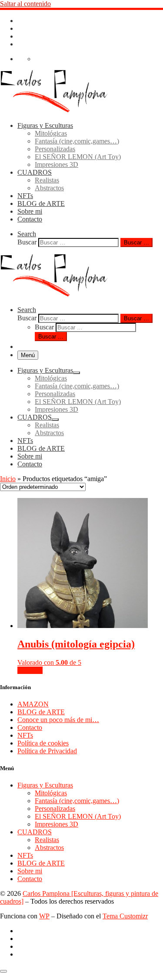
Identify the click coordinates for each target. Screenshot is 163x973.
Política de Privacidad (47, 751)
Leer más (30, 670)
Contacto (29, 727)
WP (44, 916)
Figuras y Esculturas (45, 785)
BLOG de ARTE (41, 712)
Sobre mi (29, 871)
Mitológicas (51, 793)
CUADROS (34, 832)
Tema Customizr (125, 916)
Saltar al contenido (25, 3)
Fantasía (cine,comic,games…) (77, 800)
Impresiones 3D (56, 824)
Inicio (8, 478)
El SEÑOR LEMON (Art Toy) (78, 816)
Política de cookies (43, 743)
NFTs (25, 735)
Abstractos (49, 847)
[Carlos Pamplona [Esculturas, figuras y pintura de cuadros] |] (54, 110)
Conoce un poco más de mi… (58, 719)
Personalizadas (55, 808)
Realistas (47, 839)
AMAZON (33, 704)
